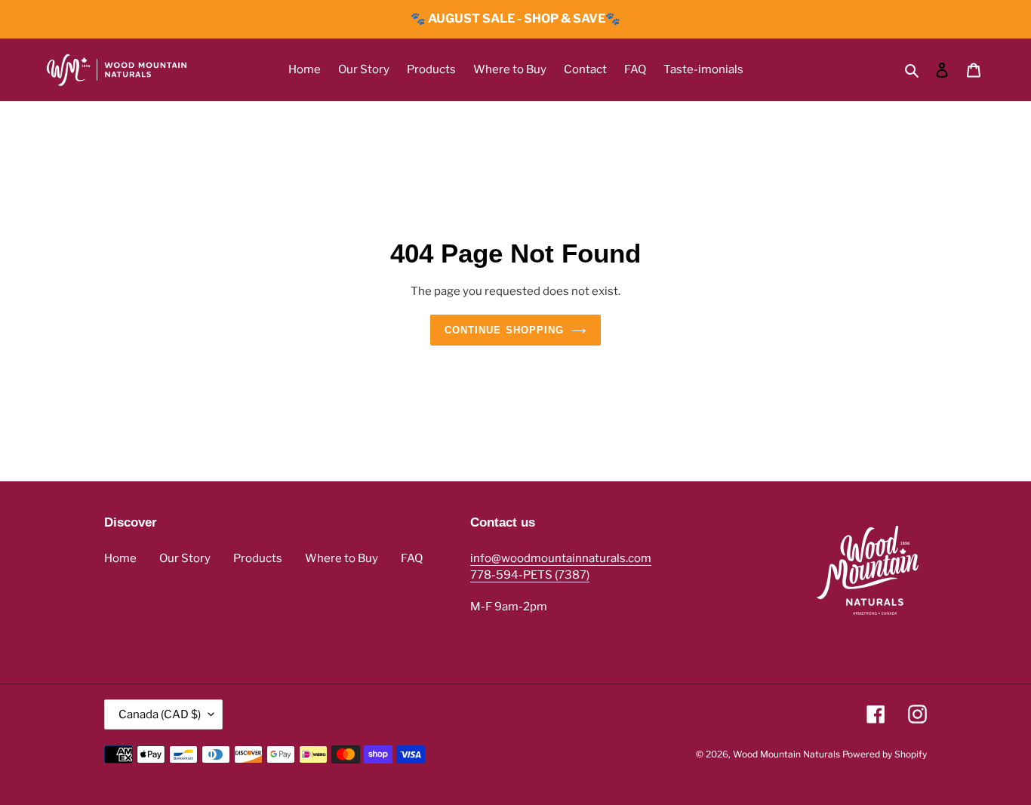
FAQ (412, 558)
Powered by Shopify (884, 754)
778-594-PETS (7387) (529, 575)
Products (257, 558)
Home (120, 558)
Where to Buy (341, 558)
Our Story (185, 558)
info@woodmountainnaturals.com (560, 558)
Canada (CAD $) (159, 714)
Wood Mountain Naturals (786, 754)
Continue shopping (504, 330)
